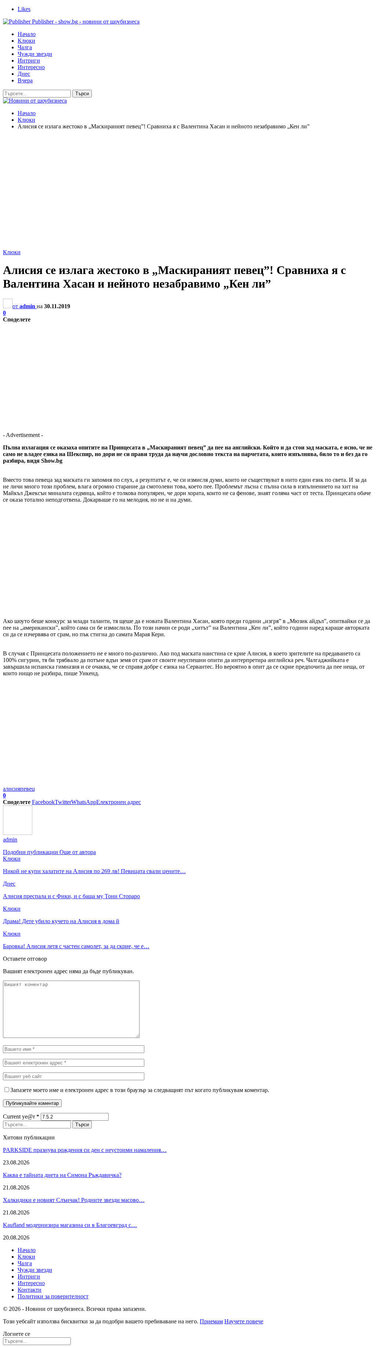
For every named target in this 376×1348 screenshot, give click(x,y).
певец (27, 789)
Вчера (25, 80)
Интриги (29, 60)
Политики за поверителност (53, 1296)
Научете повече (243, 1321)
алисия (11, 789)
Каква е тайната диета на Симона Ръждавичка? (62, 1175)
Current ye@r (21, 1116)
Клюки (26, 41)
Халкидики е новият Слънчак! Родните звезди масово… (74, 1200)
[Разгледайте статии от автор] (17, 833)
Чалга (25, 47)
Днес (24, 74)
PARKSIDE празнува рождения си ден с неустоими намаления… (85, 1150)
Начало (27, 34)
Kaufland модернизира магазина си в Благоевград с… (70, 1225)
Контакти (29, 1290)
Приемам (211, 1321)
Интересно (31, 67)
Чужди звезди (35, 54)
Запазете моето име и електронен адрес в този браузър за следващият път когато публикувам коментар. (139, 1090)
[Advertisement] (188, 187)
